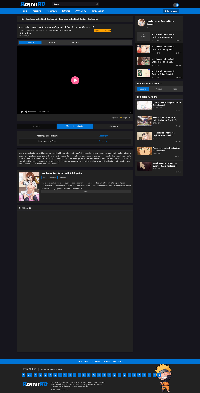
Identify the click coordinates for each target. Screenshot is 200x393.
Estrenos (106, 361)
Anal (44, 178)
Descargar (103, 136)
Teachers (52, 178)
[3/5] (25, 33)
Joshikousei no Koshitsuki (62, 31)
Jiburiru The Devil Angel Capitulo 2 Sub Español (167, 103)
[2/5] (22, 33)
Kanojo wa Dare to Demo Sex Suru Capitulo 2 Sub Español (165, 164)
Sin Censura (95, 361)
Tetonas (62, 178)
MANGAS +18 (118, 361)
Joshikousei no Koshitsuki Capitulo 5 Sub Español (164, 134)
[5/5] (30, 33)
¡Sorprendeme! (172, 11)
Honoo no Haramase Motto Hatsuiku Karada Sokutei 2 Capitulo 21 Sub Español (164, 119)
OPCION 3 (75, 43)
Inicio (79, 361)
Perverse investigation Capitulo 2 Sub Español (166, 149)
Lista (86, 361)
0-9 (29, 375)
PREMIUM (30, 43)
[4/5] (27, 33)
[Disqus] (75, 247)
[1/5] (20, 33)
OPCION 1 (52, 43)
